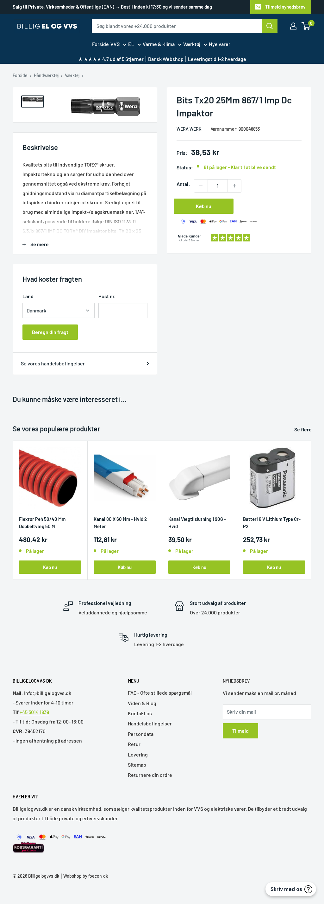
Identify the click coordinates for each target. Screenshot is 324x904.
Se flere (303, 429)
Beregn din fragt (50, 332)
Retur (134, 744)
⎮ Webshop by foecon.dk (83, 876)
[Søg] (269, 26)
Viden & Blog (142, 703)
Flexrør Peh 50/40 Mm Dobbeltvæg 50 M (42, 522)
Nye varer (219, 44)
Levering (138, 754)
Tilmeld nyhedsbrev (285, 7)
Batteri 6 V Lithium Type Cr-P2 (272, 522)
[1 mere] (234, 186)
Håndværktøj (46, 75)
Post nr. (106, 296)
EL (131, 44)
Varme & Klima (159, 44)
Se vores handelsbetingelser (53, 363)
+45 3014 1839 (34, 712)
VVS (115, 44)
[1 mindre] (201, 186)
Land (28, 296)
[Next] (311, 510)
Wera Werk (189, 129)
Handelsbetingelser (150, 723)
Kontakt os (140, 713)
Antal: (183, 184)
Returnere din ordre (150, 775)
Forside (100, 44)
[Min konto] (293, 26)
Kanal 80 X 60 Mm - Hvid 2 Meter (120, 522)
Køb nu (203, 206)
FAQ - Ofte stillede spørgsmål (160, 693)
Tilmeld (240, 731)
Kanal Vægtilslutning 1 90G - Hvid (197, 522)
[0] (306, 26)
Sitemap (137, 765)
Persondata (140, 734)
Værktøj (191, 44)
